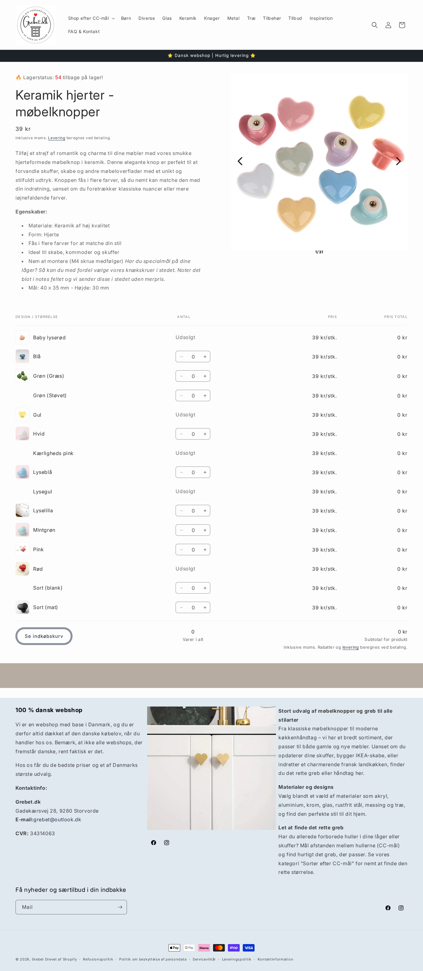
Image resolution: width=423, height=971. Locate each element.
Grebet (38, 959)
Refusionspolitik (98, 959)
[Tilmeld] (120, 907)
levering (350, 647)
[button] (90, 18)
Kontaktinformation (276, 959)
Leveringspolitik (236, 959)
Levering (56, 137)
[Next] (399, 161)
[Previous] (240, 161)
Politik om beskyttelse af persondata (152, 959)
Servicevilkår (204, 959)
